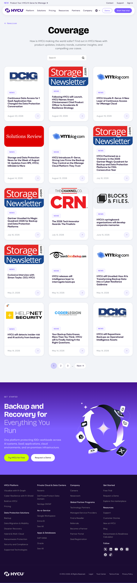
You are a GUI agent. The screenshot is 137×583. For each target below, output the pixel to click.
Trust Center (101, 574)
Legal (91, 574)
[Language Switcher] (97, 10)
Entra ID (41, 521)
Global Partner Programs (82, 502)
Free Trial (107, 490)
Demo (107, 10)
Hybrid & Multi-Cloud (14, 534)
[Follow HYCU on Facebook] (121, 549)
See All (40, 526)
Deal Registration (78, 539)
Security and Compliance (16, 544)
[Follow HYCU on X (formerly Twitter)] (105, 549)
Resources (64, 10)
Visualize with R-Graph (15, 490)
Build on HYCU (10, 501)
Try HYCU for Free (16, 457)
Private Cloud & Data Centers (51, 485)
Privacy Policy (127, 574)
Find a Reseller (77, 518)
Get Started (109, 485)
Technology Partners (80, 507)
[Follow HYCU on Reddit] (105, 555)
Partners (76, 10)
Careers (74, 490)
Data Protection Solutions (16, 512)
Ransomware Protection (15, 539)
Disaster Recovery (13, 528)
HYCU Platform (11, 485)
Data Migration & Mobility (16, 523)
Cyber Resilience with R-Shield (18, 495)
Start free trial (123, 10)
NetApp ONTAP (44, 504)
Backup (7, 518)
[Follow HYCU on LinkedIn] (111, 549)
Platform (30, 10)
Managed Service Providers (83, 512)
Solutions (41, 10)
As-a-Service (43, 510)
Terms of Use (114, 574)
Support (120, 3)
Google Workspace (46, 516)
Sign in (130, 3)
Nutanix (40, 490)
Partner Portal (77, 534)
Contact (109, 3)
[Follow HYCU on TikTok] (111, 555)
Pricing (52, 10)
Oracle (40, 543)
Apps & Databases (46, 532)
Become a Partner (78, 528)
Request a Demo (43, 457)
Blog (105, 528)
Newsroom (12, 23)
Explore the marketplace (114, 501)
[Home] (14, 10)
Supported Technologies (15, 549)
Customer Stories (111, 518)
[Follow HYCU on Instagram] (127, 549)
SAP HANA (42, 538)
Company (87, 10)
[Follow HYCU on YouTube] (116, 549)
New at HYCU (109, 523)
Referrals (74, 523)
